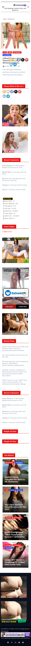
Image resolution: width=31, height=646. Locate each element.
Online (7, 232)
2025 (7, 490)
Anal (4, 52)
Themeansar (4, 631)
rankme (7, 66)
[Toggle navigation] (3, 7)
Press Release (7, 55)
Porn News (8, 517)
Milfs (9, 52)
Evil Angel (8, 545)
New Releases (17, 52)
